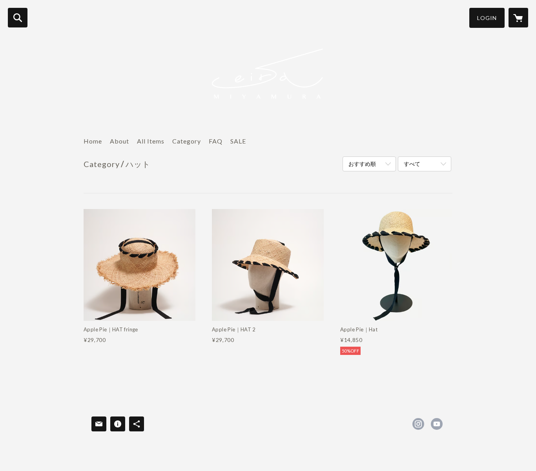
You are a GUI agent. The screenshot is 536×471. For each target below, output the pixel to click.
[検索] (17, 17)
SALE (238, 141)
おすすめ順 (362, 163)
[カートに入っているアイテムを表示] (518, 17)
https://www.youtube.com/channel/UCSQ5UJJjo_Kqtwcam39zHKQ (437, 424)
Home (93, 141)
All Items (150, 141)
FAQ (215, 141)
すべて (412, 163)
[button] (487, 18)
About (119, 141)
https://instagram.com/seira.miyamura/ (418, 424)
